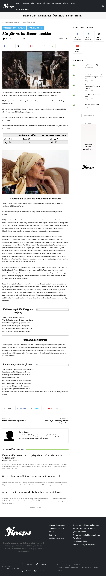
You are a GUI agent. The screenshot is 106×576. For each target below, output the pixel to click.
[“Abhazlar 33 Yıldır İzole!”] (78, 107)
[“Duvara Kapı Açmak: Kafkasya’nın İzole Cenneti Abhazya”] (78, 87)
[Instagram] (37, 564)
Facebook (29, 564)
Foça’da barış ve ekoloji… (92, 65)
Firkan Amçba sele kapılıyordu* (14, 421)
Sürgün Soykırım (14, 22)
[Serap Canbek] (4, 39)
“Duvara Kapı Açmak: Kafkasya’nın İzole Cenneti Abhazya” (92, 86)
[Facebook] (22, 564)
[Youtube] (35, 571)
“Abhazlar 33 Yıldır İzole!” (92, 105)
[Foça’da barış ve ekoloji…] (78, 67)
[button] (103, 6)
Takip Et (88, 33)
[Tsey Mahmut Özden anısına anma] (78, 97)
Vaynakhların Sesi (35, 28)
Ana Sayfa (5, 22)
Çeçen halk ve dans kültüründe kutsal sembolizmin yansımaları (32, 476)
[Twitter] (22, 571)
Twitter (28, 571)
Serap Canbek (10, 39)
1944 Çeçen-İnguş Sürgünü (27, 22)
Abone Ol (77, 45)
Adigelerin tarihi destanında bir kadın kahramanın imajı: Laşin (31, 492)
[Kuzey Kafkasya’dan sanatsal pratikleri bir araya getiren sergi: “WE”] (78, 77)
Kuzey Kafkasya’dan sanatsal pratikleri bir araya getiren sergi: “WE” (94, 76)
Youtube (42, 571)
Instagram (44, 564)
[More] (57, 408)
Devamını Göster (35, 508)
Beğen (77, 33)
